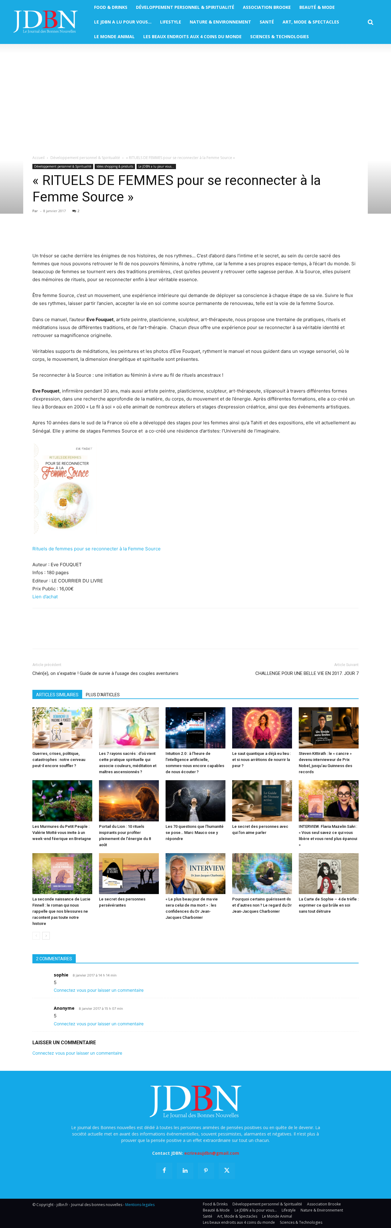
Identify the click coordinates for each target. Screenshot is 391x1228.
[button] (371, 22)
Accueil (38, 157)
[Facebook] (38, 234)
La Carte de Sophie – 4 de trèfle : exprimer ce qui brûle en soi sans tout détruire (329, 905)
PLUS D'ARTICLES (103, 694)
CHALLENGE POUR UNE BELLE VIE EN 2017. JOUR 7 (307, 673)
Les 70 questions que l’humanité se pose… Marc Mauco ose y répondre (195, 832)
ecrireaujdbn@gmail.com (211, 1153)
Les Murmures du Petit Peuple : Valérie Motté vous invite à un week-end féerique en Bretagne (61, 832)
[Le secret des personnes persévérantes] (129, 873)
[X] (52, 234)
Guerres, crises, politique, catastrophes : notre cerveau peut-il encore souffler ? (58, 759)
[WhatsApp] (81, 234)
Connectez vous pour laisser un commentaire (99, 990)
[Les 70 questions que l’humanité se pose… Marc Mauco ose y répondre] (195, 800)
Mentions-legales (140, 1204)
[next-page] (46, 936)
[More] (109, 234)
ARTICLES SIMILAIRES (57, 694)
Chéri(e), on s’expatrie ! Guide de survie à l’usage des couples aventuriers (105, 673)
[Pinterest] (66, 234)
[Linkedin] (95, 234)
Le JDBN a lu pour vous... (156, 166)
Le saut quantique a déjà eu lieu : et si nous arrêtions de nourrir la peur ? (261, 759)
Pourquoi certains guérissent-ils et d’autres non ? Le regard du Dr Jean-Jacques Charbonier (262, 905)
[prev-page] (36, 936)
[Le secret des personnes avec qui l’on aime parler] (262, 800)
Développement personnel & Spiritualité (85, 157)
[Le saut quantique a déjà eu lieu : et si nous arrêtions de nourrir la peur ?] (262, 727)
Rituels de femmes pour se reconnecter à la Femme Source (96, 549)
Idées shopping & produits (115, 166)
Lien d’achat (45, 597)
